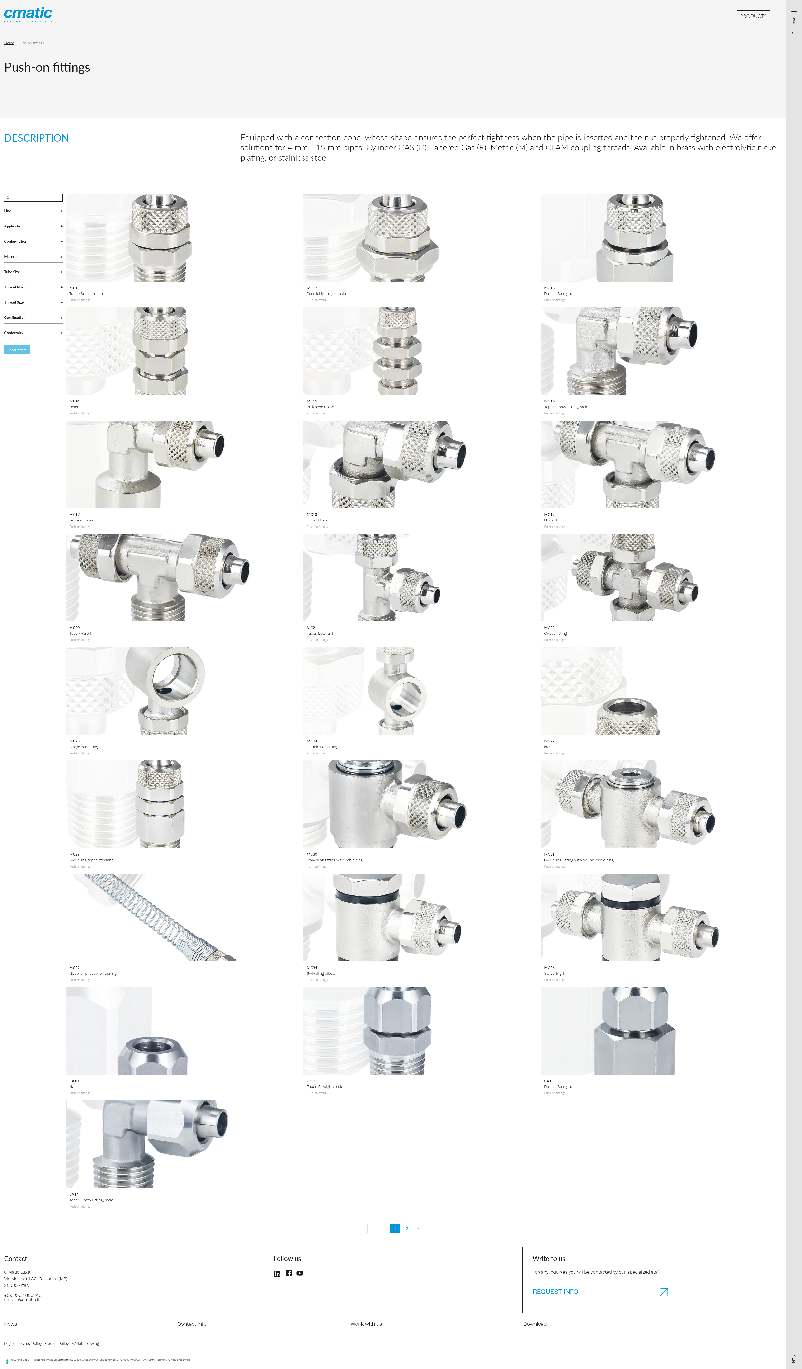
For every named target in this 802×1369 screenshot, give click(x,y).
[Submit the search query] (8, 198)
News (10, 1324)
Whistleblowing (85, 1344)
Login (9, 1344)
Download (535, 1324)
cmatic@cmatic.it (21, 1300)
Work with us (366, 1324)
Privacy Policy (29, 1344)
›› (430, 1228)
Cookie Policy (57, 1344)
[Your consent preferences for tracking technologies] (7, 1362)
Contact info (192, 1324)
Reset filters (17, 349)
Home (9, 42)
